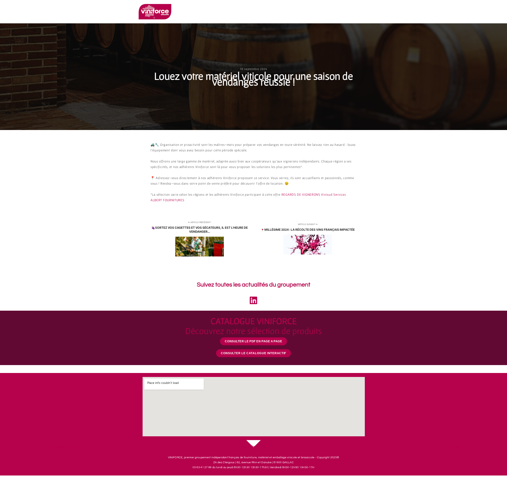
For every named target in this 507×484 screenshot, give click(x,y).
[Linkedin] (253, 300)
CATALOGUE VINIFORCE (253, 326)
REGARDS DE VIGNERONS (300, 194)
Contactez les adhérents (253, 446)
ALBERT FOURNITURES (167, 200)
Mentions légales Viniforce (62, 446)
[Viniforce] (155, 11)
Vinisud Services (333, 194)
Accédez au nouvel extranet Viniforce (444, 446)
